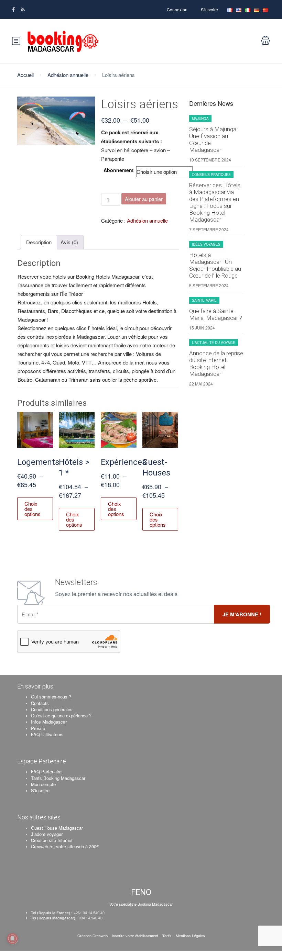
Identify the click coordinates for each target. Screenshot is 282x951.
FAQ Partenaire (46, 771)
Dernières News (211, 103)
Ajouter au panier (144, 198)
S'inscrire (209, 9)
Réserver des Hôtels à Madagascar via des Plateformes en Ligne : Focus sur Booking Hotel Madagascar (214, 202)
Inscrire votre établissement (135, 935)
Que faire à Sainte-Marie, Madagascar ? (215, 314)
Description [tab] (39, 242)
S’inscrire (40, 790)
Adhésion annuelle (67, 74)
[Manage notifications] (12, 938)
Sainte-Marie (204, 300)
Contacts (40, 703)
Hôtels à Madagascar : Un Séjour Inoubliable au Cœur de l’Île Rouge (215, 265)
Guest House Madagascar (57, 828)
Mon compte (43, 784)
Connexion (177, 9)
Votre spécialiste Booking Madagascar (141, 904)
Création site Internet (52, 840)
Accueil (25, 74)
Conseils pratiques (211, 174)
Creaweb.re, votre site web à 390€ (65, 846)
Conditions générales (52, 709)
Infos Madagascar (49, 721)
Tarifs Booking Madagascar (58, 778)
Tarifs (167, 935)
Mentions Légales (190, 935)
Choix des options (32, 508)
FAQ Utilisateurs (47, 734)
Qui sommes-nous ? (51, 696)
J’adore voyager (47, 834)
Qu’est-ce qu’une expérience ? (61, 715)
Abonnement (119, 170)
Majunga (200, 118)
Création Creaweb (93, 935)
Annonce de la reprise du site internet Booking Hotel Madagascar (216, 363)
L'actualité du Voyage (213, 342)
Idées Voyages (206, 244)
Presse (38, 728)
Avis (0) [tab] (69, 242)
